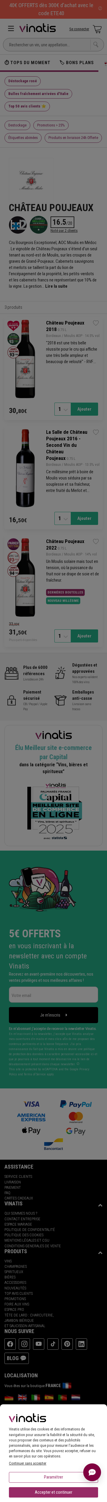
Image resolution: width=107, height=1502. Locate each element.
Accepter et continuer (53, 1492)
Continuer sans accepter (27, 1463)
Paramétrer (53, 1477)
